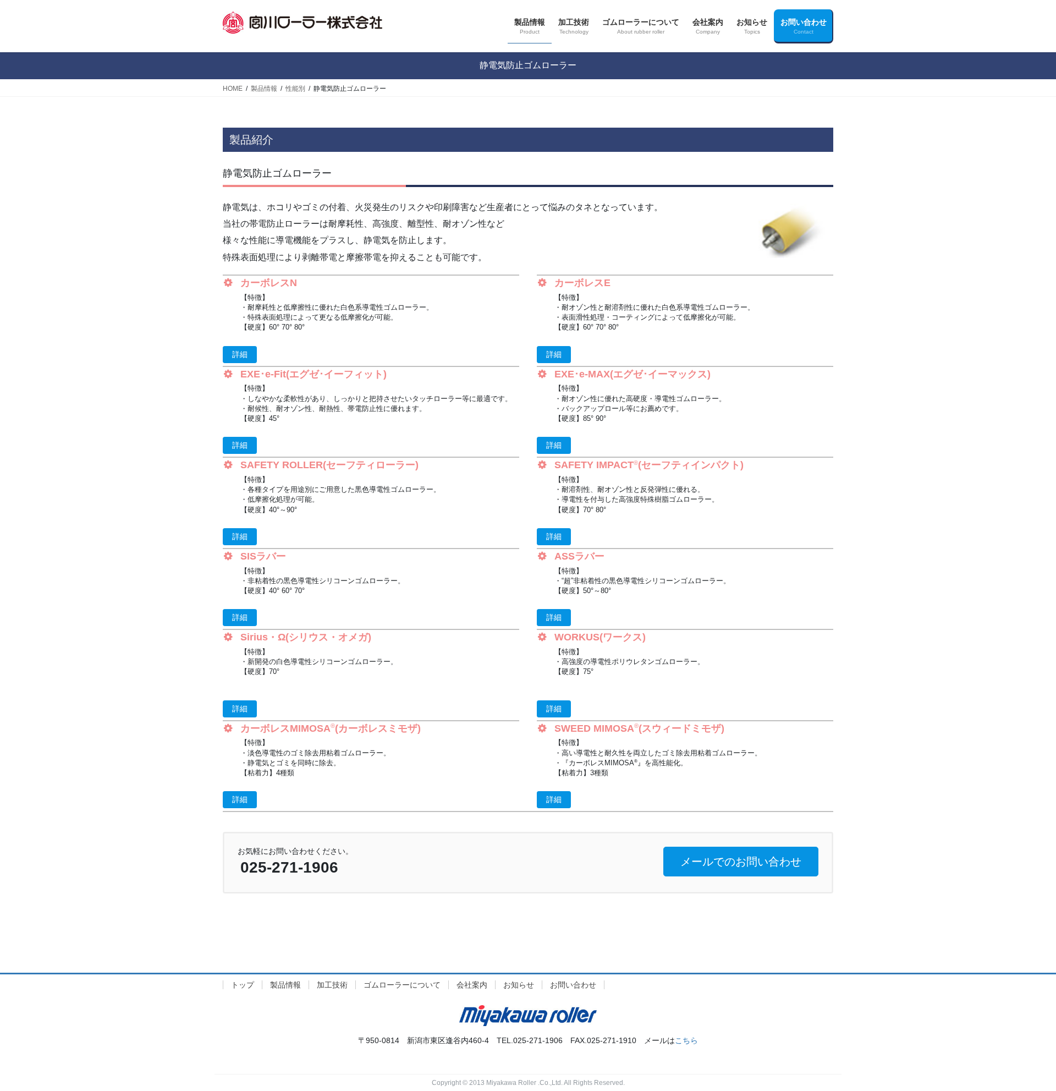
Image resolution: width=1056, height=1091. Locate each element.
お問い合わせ (573, 984)
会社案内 (472, 984)
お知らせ (518, 984)
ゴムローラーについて (402, 984)
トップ (242, 984)
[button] (240, 354)
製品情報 (285, 984)
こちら (686, 1040)
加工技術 (332, 984)
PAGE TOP (1022, 1049)
